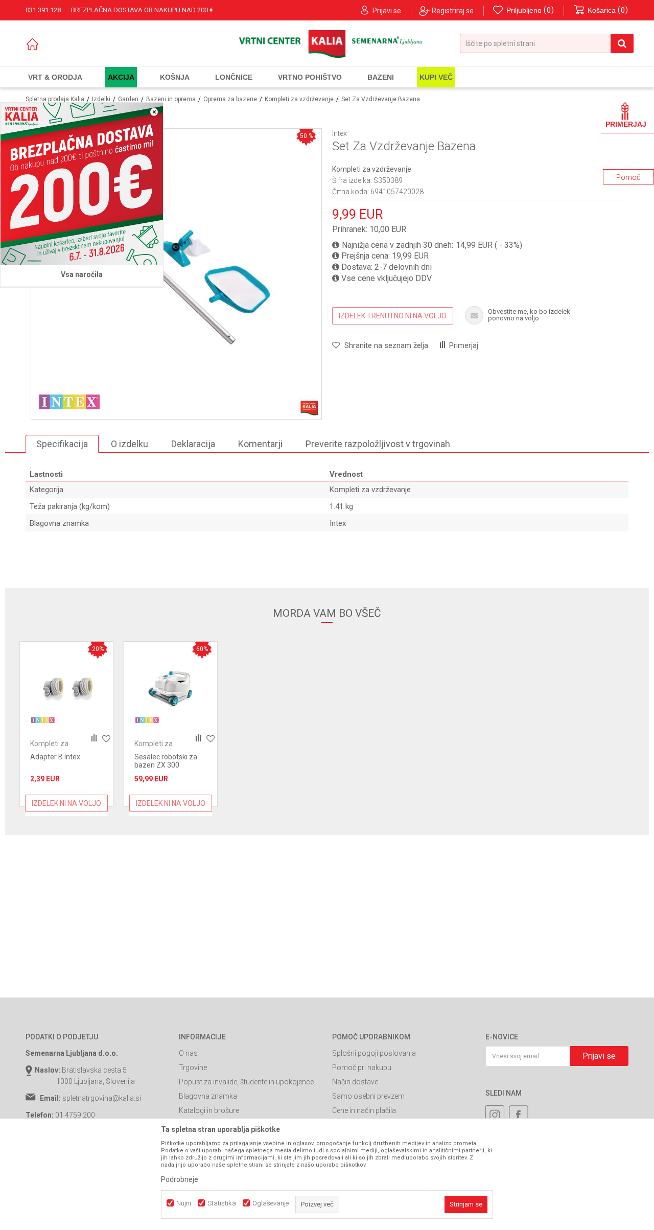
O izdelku (129, 443)
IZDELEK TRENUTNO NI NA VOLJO (393, 316)
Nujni (183, 1203)
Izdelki (101, 99)
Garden (128, 99)
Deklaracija (193, 443)
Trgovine (193, 1067)
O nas (188, 1053)
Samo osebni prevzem (368, 1096)
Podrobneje (179, 1179)
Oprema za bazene (230, 99)
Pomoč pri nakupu (361, 1067)
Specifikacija (62, 443)
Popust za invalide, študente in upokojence (246, 1082)
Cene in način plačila (364, 1110)
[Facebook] (518, 1115)
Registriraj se (453, 11)
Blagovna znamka (208, 1096)
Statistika (221, 1203)
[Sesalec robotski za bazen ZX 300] (170, 688)
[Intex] (69, 401)
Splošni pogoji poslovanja (374, 1053)
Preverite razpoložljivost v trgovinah (378, 443)
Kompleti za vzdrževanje (299, 99)
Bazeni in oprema (171, 99)
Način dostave (355, 1082)
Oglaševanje (270, 1203)
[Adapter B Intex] (66, 688)
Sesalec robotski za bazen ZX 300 (165, 761)
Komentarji (260, 443)
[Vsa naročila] (82, 184)
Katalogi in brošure (209, 1110)
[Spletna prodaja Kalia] (327, 44)
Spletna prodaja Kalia (55, 99)
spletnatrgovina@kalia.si (101, 1098)
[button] (547, 43)
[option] (66, 724)
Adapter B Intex (55, 757)
